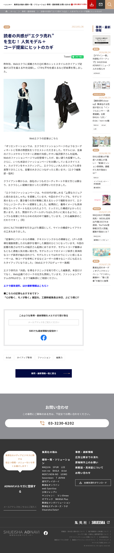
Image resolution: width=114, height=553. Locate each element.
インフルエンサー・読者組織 (101, 182)
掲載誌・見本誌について (89, 467)
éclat (8, 357)
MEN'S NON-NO (50, 474)
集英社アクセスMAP (61, 540)
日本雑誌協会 (104, 537)
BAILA (96, 125)
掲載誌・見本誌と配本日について (73, 531)
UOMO (64, 474)
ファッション (44, 357)
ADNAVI (97, 73)
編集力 (59, 357)
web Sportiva (49, 488)
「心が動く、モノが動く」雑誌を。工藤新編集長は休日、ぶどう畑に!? (41, 297)
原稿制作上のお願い (86, 462)
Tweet (67, 56)
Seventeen (47, 477)
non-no (46, 470)
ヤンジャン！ (48, 495)
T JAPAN (60, 477)
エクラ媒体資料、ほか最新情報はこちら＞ (26, 285)
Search (109, 4)
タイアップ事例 (24, 357)
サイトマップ (104, 540)
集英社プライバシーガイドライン (84, 540)
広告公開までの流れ (86, 457)
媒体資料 (97, 187)
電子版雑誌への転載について (98, 531)
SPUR (56, 467)
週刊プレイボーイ (51, 481)
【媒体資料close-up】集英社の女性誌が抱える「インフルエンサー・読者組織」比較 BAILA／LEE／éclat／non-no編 (101, 110)
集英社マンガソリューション (56, 502)
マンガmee (63, 495)
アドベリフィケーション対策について (82, 537)
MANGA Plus (61, 499)
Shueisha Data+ (50, 509)
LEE (95, 129)
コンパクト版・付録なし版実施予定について (93, 534)
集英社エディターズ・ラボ (55, 506)
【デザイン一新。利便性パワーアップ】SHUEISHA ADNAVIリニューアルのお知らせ (101, 62)
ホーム (13, 11)
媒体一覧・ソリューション (35, 4)
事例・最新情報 (53, 4)
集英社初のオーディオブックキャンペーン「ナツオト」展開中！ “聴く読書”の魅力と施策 (101, 274)
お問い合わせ (65, 4)
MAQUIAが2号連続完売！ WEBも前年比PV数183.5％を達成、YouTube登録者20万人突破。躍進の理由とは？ (101, 223)
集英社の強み (19, 4)
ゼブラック (47, 499)
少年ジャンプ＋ (49, 491)
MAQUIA (97, 236)
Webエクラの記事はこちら (43, 138)
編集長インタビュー (101, 240)
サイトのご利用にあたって (101, 542)
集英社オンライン (51, 484)
